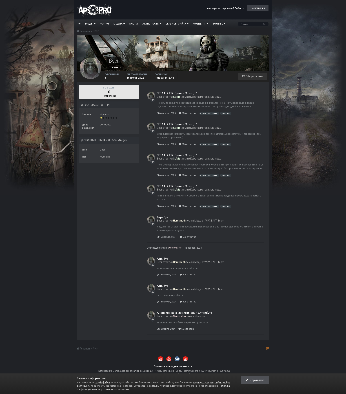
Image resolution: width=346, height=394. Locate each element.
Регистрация (258, 8)
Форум (104, 23)
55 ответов (187, 328)
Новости (200, 316)
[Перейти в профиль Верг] (151, 96)
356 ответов (188, 113)
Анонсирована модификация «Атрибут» (184, 313)
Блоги (133, 23)
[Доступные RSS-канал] (267, 349)
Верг (159, 96)
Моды (89, 23)
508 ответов (189, 237)
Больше (218, 23)
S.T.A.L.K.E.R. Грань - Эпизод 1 (177, 93)
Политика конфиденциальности (173, 366)
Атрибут (162, 217)
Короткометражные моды (205, 96)
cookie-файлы (102, 382)
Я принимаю (256, 380)
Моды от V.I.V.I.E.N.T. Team (209, 220)
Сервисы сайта (176, 23)
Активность (151, 23)
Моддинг (200, 23)
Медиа (118, 23)
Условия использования (115, 389)
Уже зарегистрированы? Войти (225, 8)
